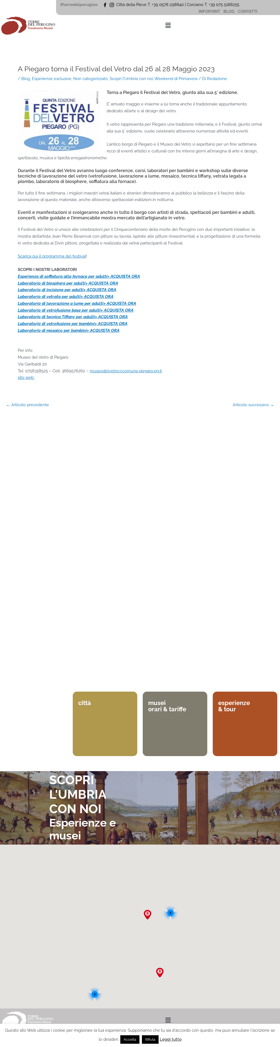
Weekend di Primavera (175, 78)
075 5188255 (228, 4)
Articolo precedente (27, 405)
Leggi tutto (171, 1039)
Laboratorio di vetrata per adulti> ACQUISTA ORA (65, 296)
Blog (25, 78)
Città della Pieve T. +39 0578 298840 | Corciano (160, 4)
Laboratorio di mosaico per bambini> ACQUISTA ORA (68, 330)
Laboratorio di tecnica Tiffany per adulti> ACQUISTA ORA (73, 316)
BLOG (229, 11)
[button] (168, 25)
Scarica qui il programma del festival (52, 256)
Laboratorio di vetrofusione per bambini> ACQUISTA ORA (72, 323)
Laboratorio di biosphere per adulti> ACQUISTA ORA (68, 283)
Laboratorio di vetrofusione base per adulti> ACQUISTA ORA (75, 310)
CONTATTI (247, 11)
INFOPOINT (209, 11)
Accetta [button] (130, 1039)
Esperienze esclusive (51, 78)
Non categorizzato (90, 78)
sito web (26, 377)
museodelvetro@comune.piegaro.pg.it (126, 370)
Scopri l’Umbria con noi (131, 78)
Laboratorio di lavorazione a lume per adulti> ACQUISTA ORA (77, 303)
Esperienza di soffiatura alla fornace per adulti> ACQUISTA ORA (79, 276)
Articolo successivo (253, 405)
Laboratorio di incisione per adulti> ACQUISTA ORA (67, 289)
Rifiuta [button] (150, 1039)
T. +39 (210, 4)
